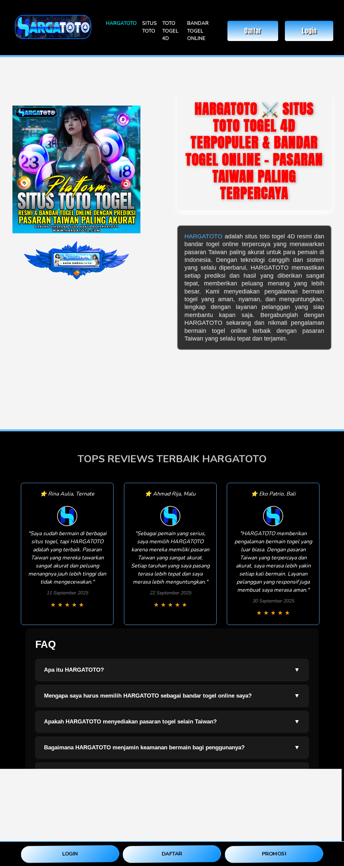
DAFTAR (172, 853)
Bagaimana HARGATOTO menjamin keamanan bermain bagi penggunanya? (172, 747)
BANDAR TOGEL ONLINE (198, 31)
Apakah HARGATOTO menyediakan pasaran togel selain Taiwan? (172, 721)
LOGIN (70, 853)
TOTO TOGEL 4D (170, 31)
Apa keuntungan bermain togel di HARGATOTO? (172, 773)
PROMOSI (274, 853)
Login (309, 31)
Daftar (252, 31)
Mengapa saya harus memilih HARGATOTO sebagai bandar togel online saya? (172, 695)
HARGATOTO (121, 23)
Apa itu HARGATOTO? (172, 669)
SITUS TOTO (149, 27)
